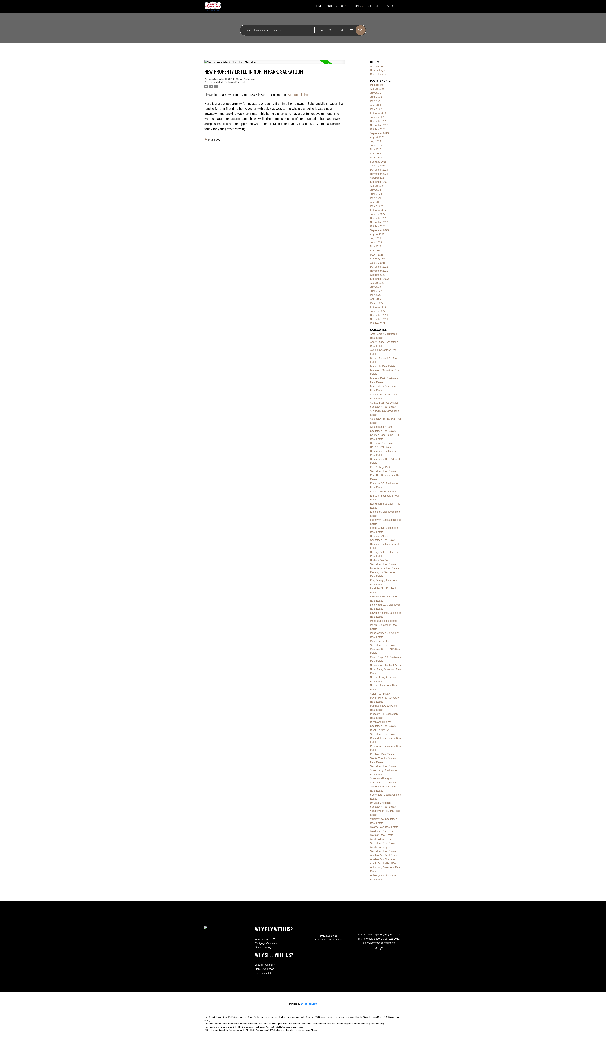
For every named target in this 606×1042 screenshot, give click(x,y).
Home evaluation (264, 969)
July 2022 (375, 287)
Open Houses (378, 74)
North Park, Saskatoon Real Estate (230, 82)
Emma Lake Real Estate (383, 491)
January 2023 (377, 262)
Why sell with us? (265, 965)
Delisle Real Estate (381, 447)
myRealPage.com (309, 1004)
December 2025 (379, 121)
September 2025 (379, 133)
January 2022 (377, 311)
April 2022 (376, 299)
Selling (373, 6)
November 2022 (379, 270)
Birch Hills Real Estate (382, 366)
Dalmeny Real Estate (382, 443)
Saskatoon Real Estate (383, 766)
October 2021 (377, 323)
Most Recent (377, 85)
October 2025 (377, 129)
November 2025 (379, 125)
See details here (299, 94)
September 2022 (379, 278)
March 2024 (376, 206)
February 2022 (378, 307)
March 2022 (376, 303)
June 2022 (376, 291)
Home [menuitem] (318, 6)
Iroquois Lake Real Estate (384, 568)
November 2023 (379, 222)
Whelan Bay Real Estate (384, 855)
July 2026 (375, 93)
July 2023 (375, 238)
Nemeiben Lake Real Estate (386, 665)
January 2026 (377, 117)
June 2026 (376, 97)
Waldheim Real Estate (382, 831)
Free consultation (264, 973)
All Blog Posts (378, 66)
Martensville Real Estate (383, 621)
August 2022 (377, 283)
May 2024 (375, 198)
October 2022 (377, 275)
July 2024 (375, 190)
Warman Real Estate (381, 835)
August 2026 (377, 88)
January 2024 (377, 214)
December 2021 (379, 315)
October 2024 (377, 177)
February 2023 (378, 258)
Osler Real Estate (380, 693)
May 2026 (375, 101)
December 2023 (379, 218)
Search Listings (263, 947)
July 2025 (375, 141)
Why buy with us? (265, 939)
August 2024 (377, 185)
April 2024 (376, 202)
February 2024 (378, 210)
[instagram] (381, 948)
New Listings (377, 70)
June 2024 (376, 194)
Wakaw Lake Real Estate (384, 827)
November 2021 (379, 319)
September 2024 (379, 182)
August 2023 (377, 234)
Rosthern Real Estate (382, 754)
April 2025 (376, 153)
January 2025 (377, 165)
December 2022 (379, 266)
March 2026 (376, 109)
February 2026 (378, 113)
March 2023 (376, 254)
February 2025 (378, 161)
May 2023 (375, 246)
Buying (356, 6)
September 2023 (379, 230)
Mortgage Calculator (266, 943)
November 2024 (379, 173)
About (391, 6)
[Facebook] (376, 948)
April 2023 (376, 250)
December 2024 (379, 169)
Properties (334, 6)
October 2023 (377, 226)
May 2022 (375, 295)
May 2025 (375, 149)
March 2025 (376, 157)
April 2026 (376, 105)
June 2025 (376, 145)
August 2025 (377, 137)
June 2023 (376, 242)
